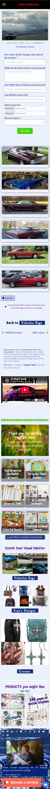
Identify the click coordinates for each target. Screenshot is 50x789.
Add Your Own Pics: (12, 105)
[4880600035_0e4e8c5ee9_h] (25, 180)
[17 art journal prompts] (37, 494)
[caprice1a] (25, 230)
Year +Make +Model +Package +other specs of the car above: (23, 56)
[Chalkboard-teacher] (12, 732)
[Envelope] (3, 732)
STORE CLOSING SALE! (29, 4)
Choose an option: (12, 118)
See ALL (25, 691)
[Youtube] (44, 732)
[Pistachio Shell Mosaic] (37, 468)
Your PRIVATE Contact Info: (16, 95)
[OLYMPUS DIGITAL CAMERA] (25, 155)
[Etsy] (17, 732)
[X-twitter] (3, 735)
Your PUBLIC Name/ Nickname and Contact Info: (25, 85)
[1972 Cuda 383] (25, 279)
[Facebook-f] (26, 732)
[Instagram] (30, 732)
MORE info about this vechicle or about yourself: (25, 68)
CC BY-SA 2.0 (37, 43)
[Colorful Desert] (13, 520)
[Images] (8, 735)
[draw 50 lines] (13, 494)
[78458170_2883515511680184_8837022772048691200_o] (25, 254)
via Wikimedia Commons (25, 47)
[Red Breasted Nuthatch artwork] (13, 468)
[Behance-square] (39, 732)
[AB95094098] (25, 205)
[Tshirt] (21, 732)
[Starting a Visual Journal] (37, 520)
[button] (4, 4)
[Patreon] (8, 732)
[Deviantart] (35, 732)
